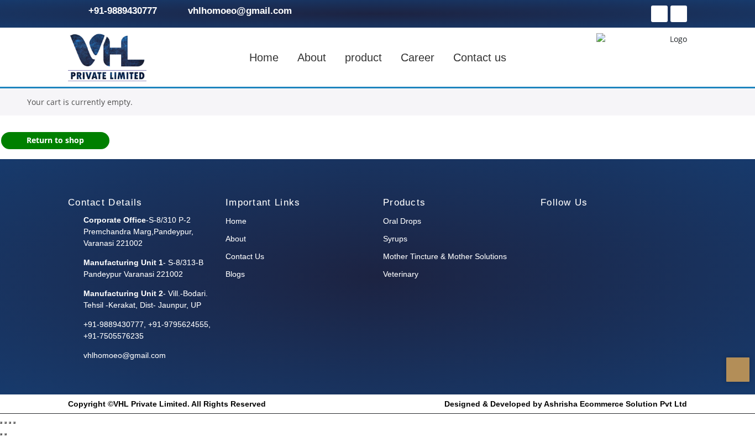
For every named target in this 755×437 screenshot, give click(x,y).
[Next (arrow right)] (5, 434)
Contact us (479, 57)
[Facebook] (659, 14)
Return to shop (55, 140)
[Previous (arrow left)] (1, 434)
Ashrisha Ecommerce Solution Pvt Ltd (615, 403)
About (311, 57)
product (363, 57)
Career (417, 57)
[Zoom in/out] (1, 423)
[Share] (10, 423)
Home (264, 57)
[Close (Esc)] (14, 423)
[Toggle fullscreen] (5, 423)
